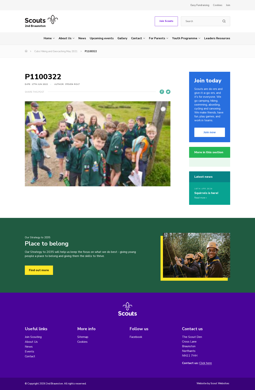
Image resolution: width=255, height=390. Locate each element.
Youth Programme (184, 38)
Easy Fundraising (200, 5)
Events (29, 351)
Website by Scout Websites (213, 383)
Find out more (39, 270)
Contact (136, 38)
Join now (210, 132)
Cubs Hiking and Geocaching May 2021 (55, 51)
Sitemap (82, 337)
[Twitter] (168, 92)
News (82, 38)
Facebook (136, 337)
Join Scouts (166, 21)
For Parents (157, 38)
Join (228, 5)
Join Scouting (33, 337)
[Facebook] (162, 92)
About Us (65, 38)
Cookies (217, 5)
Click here (205, 363)
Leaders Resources (217, 38)
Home (48, 38)
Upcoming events (102, 38)
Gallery (122, 38)
